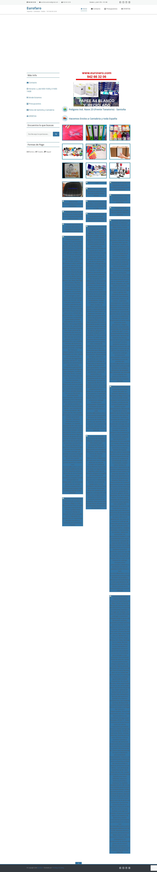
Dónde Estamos (35, 97)
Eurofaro (40, 868)
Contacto (96, 9)
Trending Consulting (58, 868)
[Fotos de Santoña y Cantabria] (96, 183)
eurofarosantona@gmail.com (49, 2)
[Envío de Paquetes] (119, 151)
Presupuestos (111, 9)
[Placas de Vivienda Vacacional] (96, 472)
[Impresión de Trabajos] (72, 151)
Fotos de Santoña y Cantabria (41, 110)
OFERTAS (126, 9)
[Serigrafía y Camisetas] (72, 132)
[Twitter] (123, 2)
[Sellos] (119, 170)
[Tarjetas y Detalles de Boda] (72, 170)
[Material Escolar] (96, 151)
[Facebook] (120, 2)
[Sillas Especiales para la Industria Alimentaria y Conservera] (73, 189)
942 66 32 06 (67, 2)
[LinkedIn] (126, 2)
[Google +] (129, 2)
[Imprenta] (96, 170)
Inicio (84, 9)
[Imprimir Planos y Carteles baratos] (73, 512)
